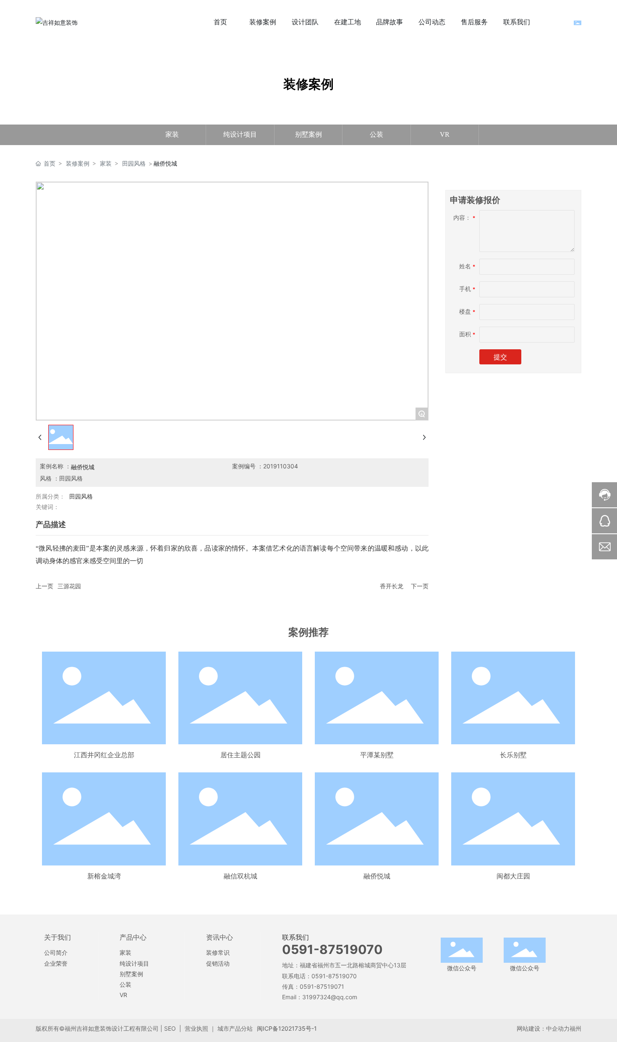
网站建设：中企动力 (543, 1028)
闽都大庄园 (513, 876)
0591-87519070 (332, 949)
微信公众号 (461, 968)
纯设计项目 (240, 134)
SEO (170, 1028)
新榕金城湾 (104, 876)
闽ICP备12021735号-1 (287, 1028)
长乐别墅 (513, 755)
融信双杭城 (240, 876)
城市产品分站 (235, 1028)
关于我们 (57, 937)
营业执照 (196, 1028)
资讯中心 (219, 937)
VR (445, 134)
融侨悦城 (376, 876)
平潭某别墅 (377, 755)
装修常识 (218, 952)
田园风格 (134, 163)
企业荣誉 (56, 963)
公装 (376, 134)
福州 (575, 1028)
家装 (172, 134)
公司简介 (56, 952)
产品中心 (133, 937)
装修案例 (77, 163)
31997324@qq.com (329, 996)
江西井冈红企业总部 (104, 755)
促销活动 (218, 963)
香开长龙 (391, 586)
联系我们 (295, 937)
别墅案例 (308, 134)
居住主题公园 (240, 755)
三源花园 (69, 586)
